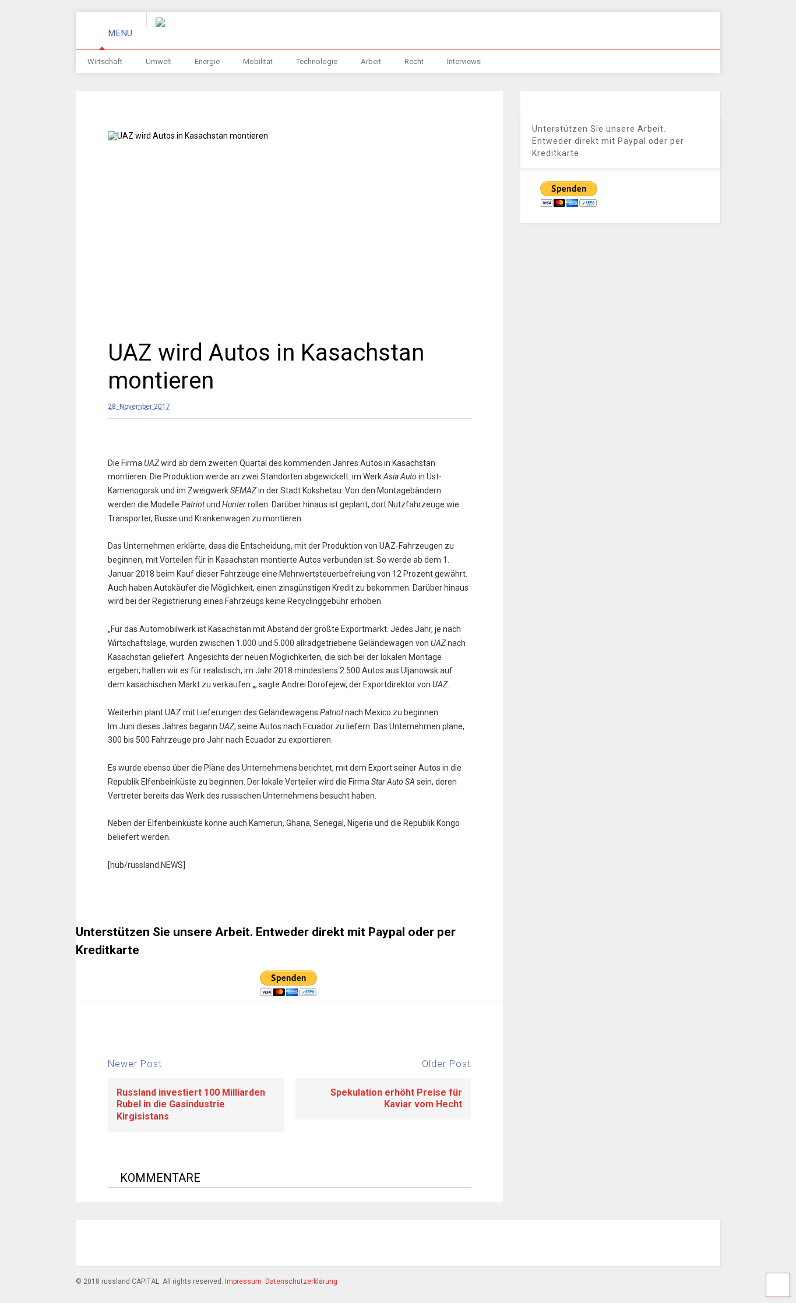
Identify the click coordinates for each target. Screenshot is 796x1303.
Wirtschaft (104, 61)
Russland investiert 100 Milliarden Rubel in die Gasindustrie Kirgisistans (191, 1104)
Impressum (243, 1281)
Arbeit (371, 61)
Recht (414, 61)
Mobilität (258, 61)
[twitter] (605, 1244)
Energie (207, 61)
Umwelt (158, 61)
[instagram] (551, 1244)
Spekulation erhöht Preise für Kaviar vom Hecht (396, 1098)
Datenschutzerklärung (301, 1281)
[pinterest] (578, 1244)
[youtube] (631, 1244)
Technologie (316, 61)
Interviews (464, 61)
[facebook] (524, 1244)
